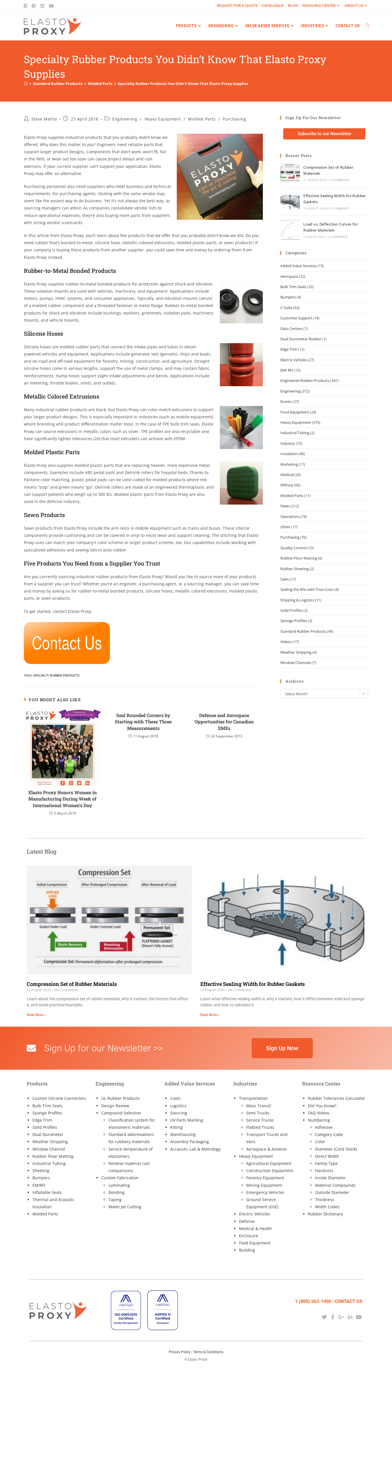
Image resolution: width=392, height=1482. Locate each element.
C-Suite (286, 307)
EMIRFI (38, 1185)
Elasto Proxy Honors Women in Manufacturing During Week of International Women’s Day (62, 798)
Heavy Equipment (163, 119)
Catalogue (273, 5)
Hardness (324, 1170)
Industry (287, 443)
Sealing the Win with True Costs (307, 589)
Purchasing (234, 119)
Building (247, 1250)
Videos (286, 641)
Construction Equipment (269, 1170)
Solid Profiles (291, 610)
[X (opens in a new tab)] (26, 6)
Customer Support (296, 318)
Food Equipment (294, 412)
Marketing (289, 464)
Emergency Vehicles (265, 1192)
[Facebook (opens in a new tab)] (33, 6)
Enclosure (248, 1235)
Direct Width (327, 1156)
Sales (284, 579)
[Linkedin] (350, 1316)
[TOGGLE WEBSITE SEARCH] (367, 25)
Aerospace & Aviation (266, 1149)
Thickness (324, 1199)
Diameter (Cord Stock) (336, 1149)
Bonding (116, 1192)
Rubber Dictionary (325, 1214)
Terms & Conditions (208, 1352)
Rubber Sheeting (294, 568)
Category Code (329, 1134)
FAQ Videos (318, 1113)
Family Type (326, 1163)
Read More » (36, 1015)
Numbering (319, 1120)
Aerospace (289, 276)
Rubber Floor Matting (298, 558)
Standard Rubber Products (303, 631)
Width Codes (327, 1206)
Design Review (115, 1105)
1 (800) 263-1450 (313, 1301)
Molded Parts (202, 119)
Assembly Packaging (189, 1141)
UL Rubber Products (120, 1098)
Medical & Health (255, 1228)
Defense (247, 1221)
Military (286, 484)
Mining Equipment (264, 1185)
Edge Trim (288, 349)
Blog (293, 5)
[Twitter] (324, 1316)
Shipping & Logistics (297, 600)
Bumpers (288, 297)
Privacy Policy (180, 1352)
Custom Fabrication (120, 1177)
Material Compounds (335, 1185)
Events (286, 401)
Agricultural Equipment (268, 1163)
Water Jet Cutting (124, 1206)
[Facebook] (332, 1316)
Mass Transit (258, 1105)
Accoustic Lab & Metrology (195, 1149)
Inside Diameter (330, 1177)
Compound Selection (121, 1113)
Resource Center (318, 5)
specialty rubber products (56, 675)
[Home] (26, 83)
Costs (175, 1098)
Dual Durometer (47, 1134)
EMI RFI (286, 370)
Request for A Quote (237, 5)
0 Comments (340, 180)
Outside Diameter (332, 1192)
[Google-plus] (341, 1316)
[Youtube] (358, 1316)
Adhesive (324, 1127)
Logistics (178, 1105)
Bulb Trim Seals (293, 286)
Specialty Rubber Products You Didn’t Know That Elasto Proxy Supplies (183, 83)
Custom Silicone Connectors (59, 1098)
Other (285, 526)
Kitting (176, 1127)
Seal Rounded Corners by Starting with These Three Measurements (143, 721)
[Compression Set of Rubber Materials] (290, 173)
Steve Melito (44, 119)
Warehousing (183, 1134)
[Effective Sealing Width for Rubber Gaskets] (290, 201)
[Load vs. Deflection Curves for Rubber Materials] (290, 230)
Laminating (119, 1185)
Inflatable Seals (47, 1192)
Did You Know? (322, 1105)
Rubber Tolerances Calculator (336, 1098)
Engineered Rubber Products (304, 380)
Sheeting (40, 1170)
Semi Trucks (257, 1113)
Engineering (124, 119)
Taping (115, 1199)
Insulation (289, 453)
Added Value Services (298, 265)
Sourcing (178, 1113)
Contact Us (348, 1301)
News (285, 505)
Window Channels (295, 662)
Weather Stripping (295, 652)
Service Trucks (260, 1120)
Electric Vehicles (293, 359)
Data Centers (291, 328)
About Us (354, 5)
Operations (290, 516)
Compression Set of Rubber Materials (72, 983)
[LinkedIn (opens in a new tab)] (42, 6)
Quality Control (293, 547)
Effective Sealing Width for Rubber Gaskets (252, 983)
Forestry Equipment (265, 1177)
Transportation (253, 1098)
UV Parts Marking (186, 1120)
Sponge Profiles (293, 620)
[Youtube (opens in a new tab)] (51, 6)
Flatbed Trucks (260, 1127)
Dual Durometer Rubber (300, 338)
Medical (287, 474)
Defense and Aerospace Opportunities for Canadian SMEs (224, 721)
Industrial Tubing (294, 432)
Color (320, 1141)
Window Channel (48, 1149)
